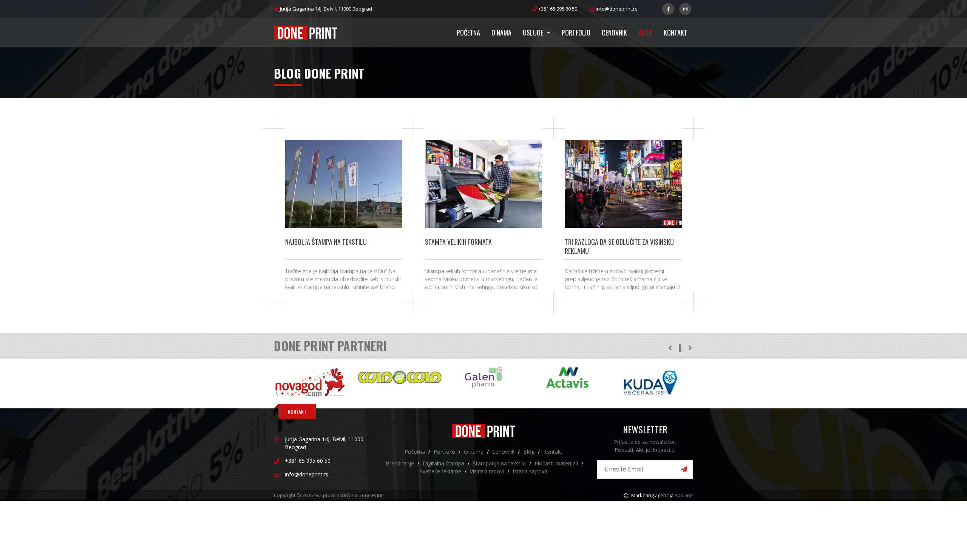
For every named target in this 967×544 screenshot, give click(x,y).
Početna (468, 32)
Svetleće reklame (440, 471)
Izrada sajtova (530, 471)
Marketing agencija (652, 495)
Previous (670, 348)
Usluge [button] (534, 32)
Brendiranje (400, 463)
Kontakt (675, 32)
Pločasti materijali (556, 463)
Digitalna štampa (443, 463)
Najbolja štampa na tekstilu (326, 242)
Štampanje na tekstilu (499, 463)
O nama (501, 32)
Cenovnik (614, 32)
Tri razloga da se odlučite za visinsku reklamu (619, 246)
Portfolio (576, 32)
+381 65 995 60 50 (557, 8)
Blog (645, 32)
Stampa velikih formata (458, 242)
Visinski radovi (487, 471)
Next (690, 348)
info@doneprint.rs (616, 8)
